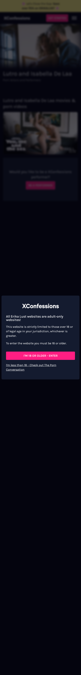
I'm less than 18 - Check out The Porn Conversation (31, 367)
